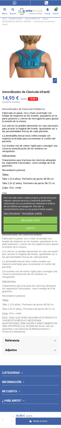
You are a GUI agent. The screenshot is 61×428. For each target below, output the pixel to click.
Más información (12, 213)
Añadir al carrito (40, 421)
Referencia (12, 340)
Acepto (30, 228)
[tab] (30, 341)
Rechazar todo (30, 220)
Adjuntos (11, 350)
